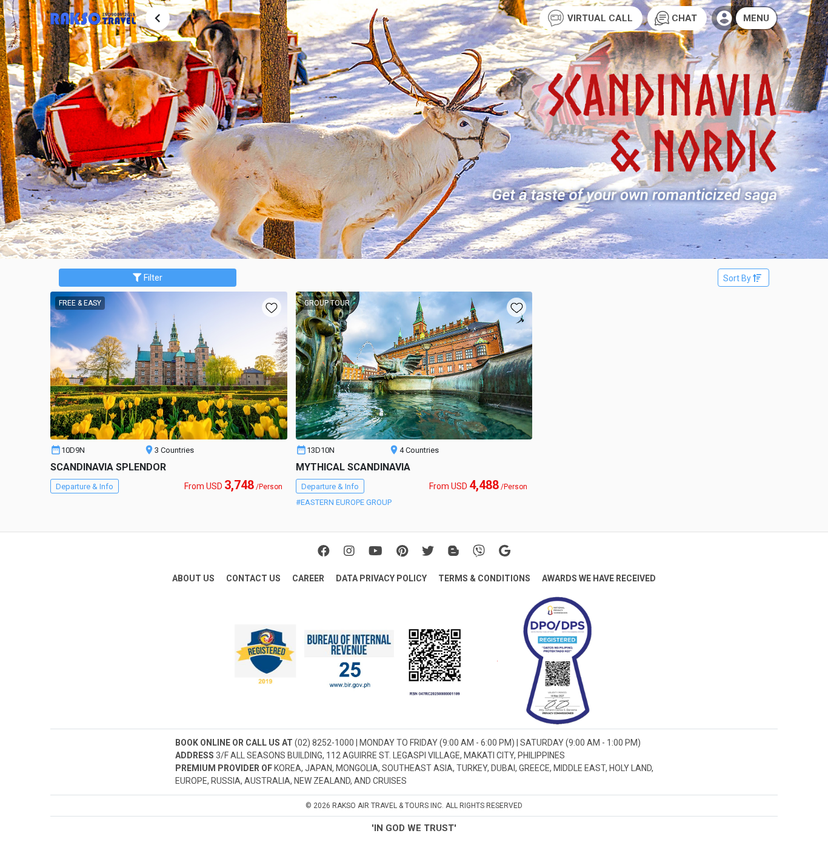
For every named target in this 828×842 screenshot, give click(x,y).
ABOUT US (193, 578)
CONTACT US (253, 578)
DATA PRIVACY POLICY (381, 578)
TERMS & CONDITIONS (484, 578)
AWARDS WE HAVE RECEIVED (599, 578)
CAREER (308, 578)
